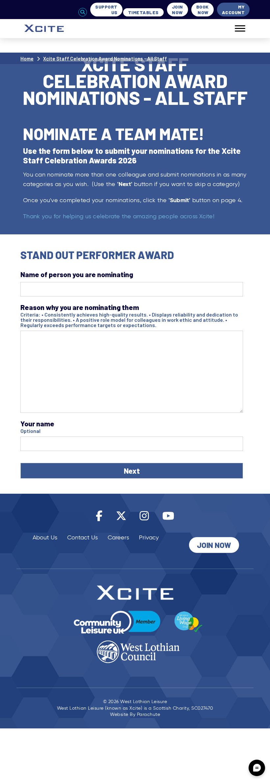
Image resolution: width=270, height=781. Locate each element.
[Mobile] (235, 28)
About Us (45, 537)
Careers (118, 537)
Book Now (202, 9)
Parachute (148, 714)
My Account (233, 9)
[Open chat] (257, 768)
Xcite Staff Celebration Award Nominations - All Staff (105, 58)
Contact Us (82, 537)
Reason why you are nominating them (79, 307)
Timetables (143, 12)
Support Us (106, 9)
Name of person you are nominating (76, 274)
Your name (37, 423)
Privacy (149, 537)
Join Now (177, 9)
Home (27, 58)
